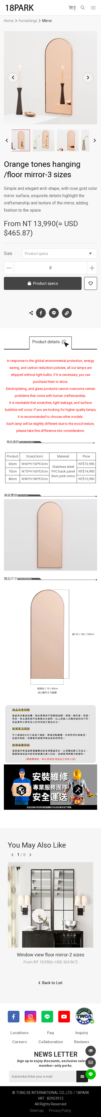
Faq (50, 1032)
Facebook (41, 313)
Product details (46, 341)
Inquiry (81, 1032)
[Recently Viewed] (90, 1051)
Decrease (9, 267)
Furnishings (28, 21)
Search (83, 8)
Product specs (36, 254)
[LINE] (47, 1016)
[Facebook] (13, 1016)
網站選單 (93, 8)
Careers (19, 1042)
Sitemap (37, 1110)
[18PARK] (19, 8)
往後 (30, 855)
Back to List (52, 982)
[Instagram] (30, 1016)
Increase (92, 267)
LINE (54, 313)
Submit (82, 1076)
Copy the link (67, 313)
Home (9, 21)
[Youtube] (64, 1016)
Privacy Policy (60, 1110)
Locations (19, 1032)
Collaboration (50, 1042)
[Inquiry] (90, 1062)
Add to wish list (90, 283)
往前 (12, 855)
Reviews (81, 1042)
